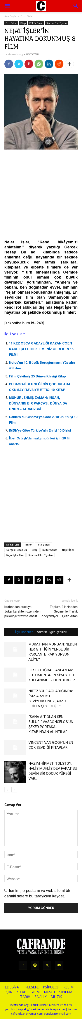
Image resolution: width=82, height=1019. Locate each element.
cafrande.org (14, 54)
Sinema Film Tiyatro (56, 23)
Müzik (56, 996)
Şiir (9, 992)
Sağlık (41, 996)
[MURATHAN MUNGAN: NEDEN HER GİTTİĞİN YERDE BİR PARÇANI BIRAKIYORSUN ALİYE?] (15, 649)
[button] (76, 6)
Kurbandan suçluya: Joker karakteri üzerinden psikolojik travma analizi (22, 611)
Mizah (49, 992)
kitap (35, 549)
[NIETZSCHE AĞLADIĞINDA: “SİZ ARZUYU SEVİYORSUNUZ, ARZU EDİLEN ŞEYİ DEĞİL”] (15, 696)
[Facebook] (8, 64)
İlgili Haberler (24, 631)
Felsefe (32, 987)
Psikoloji (51, 987)
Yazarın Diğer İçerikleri (51, 631)
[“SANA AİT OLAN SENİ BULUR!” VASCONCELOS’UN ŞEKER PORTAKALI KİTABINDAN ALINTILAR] (15, 721)
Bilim (35, 992)
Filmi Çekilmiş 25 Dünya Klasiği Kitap (37, 376)
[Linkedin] (49, 64)
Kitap (23, 23)
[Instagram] (35, 965)
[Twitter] (18, 64)
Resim (68, 987)
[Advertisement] (41, 195)
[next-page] (14, 789)
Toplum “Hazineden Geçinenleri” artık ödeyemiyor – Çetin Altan (60, 611)
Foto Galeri (27, 16)
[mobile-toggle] (7, 6)
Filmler (28, 544)
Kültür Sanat (36, 23)
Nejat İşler (68, 549)
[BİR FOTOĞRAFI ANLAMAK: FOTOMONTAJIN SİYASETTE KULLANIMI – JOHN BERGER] (15, 675)
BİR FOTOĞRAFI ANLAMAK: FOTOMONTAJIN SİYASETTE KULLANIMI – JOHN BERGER (51, 675)
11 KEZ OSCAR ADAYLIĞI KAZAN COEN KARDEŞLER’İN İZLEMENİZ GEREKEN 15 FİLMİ (41, 349)
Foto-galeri (43, 544)
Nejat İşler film (15, 555)
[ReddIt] (59, 64)
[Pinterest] (28, 64)
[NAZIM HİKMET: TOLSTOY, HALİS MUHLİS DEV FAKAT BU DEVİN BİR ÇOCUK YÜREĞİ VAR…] (15, 772)
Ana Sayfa (10, 16)
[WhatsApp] (39, 64)
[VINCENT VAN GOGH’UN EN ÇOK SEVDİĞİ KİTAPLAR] (15, 747)
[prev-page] (7, 789)
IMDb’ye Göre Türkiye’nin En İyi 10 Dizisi (40, 430)
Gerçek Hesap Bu (16, 549)
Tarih (25, 996)
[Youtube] (59, 965)
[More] (69, 64)
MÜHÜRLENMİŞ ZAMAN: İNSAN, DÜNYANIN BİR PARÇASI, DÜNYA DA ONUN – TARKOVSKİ (38, 403)
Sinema (65, 992)
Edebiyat (13, 987)
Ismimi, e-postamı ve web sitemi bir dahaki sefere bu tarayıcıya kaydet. (37, 893)
